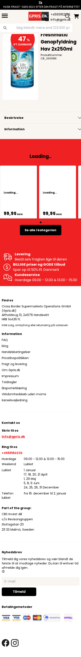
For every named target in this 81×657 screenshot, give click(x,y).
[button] (3, 571)
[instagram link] (15, 643)
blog (5, 346)
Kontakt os (11, 423)
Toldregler (9, 382)
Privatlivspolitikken (15, 358)
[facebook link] (5, 643)
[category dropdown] (5, 16)
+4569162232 (12, 453)
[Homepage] (38, 16)
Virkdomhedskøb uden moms (24, 394)
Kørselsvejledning (14, 400)
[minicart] (76, 16)
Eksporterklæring (14, 388)
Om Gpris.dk (11, 370)
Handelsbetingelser (16, 352)
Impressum (10, 376)
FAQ (5, 340)
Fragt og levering (14, 364)
